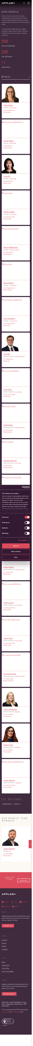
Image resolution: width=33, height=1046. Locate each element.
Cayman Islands (14, 249)
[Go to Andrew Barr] (16, 413)
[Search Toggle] (24, 3)
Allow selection (16, 551)
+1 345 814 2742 (8, 252)
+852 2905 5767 (8, 146)
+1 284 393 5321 (8, 853)
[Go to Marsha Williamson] (16, 235)
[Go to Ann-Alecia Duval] (16, 661)
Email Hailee (8, 752)
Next (30, 844)
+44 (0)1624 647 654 (9, 607)
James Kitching (9, 849)
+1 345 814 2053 (8, 679)
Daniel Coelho (9, 567)
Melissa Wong (9, 283)
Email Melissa (8, 290)
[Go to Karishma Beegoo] (16, 448)
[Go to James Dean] (16, 626)
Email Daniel (8, 574)
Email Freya (8, 183)
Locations (5, 949)
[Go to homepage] (8, 3)
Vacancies (23, 880)
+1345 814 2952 (8, 430)
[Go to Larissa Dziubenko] (16, 697)
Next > (18, 804)
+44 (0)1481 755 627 (9, 785)
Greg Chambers (9, 318)
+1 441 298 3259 (8, 714)
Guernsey (18, 782)
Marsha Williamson (11, 247)
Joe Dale (7, 354)
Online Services (18, 1004)
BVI (10, 851)
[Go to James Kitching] (16, 836)
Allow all (16, 546)
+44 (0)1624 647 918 (9, 643)
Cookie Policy (5, 1002)
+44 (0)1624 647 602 (9, 288)
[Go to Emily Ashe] (16, 377)
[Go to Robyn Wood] (16, 93)
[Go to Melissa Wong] (16, 271)
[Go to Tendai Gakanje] (16, 768)
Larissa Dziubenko (10, 709)
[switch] (27, 522)
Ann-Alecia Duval (10, 674)
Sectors (4, 943)
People (4, 946)
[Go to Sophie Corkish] (16, 199)
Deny (15, 557)
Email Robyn (8, 112)
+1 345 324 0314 (8, 359)
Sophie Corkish (9, 212)
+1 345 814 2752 (8, 572)
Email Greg (7, 325)
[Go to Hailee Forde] (16, 732)
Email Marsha (8, 254)
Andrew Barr (8, 425)
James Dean (8, 638)
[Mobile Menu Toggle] (28, 3)
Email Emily (8, 396)
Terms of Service (15, 1012)
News (3, 962)
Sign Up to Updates (8, 971)
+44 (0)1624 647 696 (9, 217)
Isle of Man (13, 107)
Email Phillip (8, 609)
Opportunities (9, 994)
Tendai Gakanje (9, 780)
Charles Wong (9, 141)
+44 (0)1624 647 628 (9, 394)
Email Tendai (8, 787)
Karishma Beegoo (10, 461)
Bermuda (17, 711)
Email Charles (8, 147)
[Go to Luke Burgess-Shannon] (16, 484)
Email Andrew (8, 432)
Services (4, 940)
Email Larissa (8, 716)
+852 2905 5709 (8, 181)
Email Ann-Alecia (9, 680)
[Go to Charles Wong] (16, 128)
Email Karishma (9, 467)
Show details (22, 540)
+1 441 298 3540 (8, 750)
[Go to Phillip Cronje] (16, 590)
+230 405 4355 (8, 465)
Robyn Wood (8, 105)
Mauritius (18, 463)
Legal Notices (9, 1004)
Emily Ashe (8, 389)
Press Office (5, 968)
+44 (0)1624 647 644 (9, 110)
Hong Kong (13, 143)
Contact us (8, 925)
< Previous (7, 804)
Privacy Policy (5, 1012)
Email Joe (7, 361)
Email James (8, 645)
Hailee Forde (8, 745)
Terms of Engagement (15, 1002)
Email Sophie (8, 218)
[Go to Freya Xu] (16, 164)
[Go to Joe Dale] (16, 342)
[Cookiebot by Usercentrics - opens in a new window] (22, 487)
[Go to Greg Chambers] (16, 306)
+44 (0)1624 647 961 (9, 323)
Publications (5, 965)
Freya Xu (7, 176)
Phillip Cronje (9, 603)
